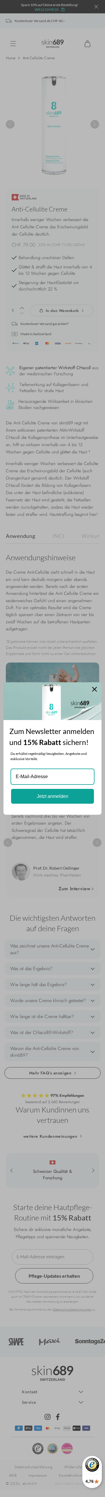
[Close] (95, 689)
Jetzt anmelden (52, 796)
